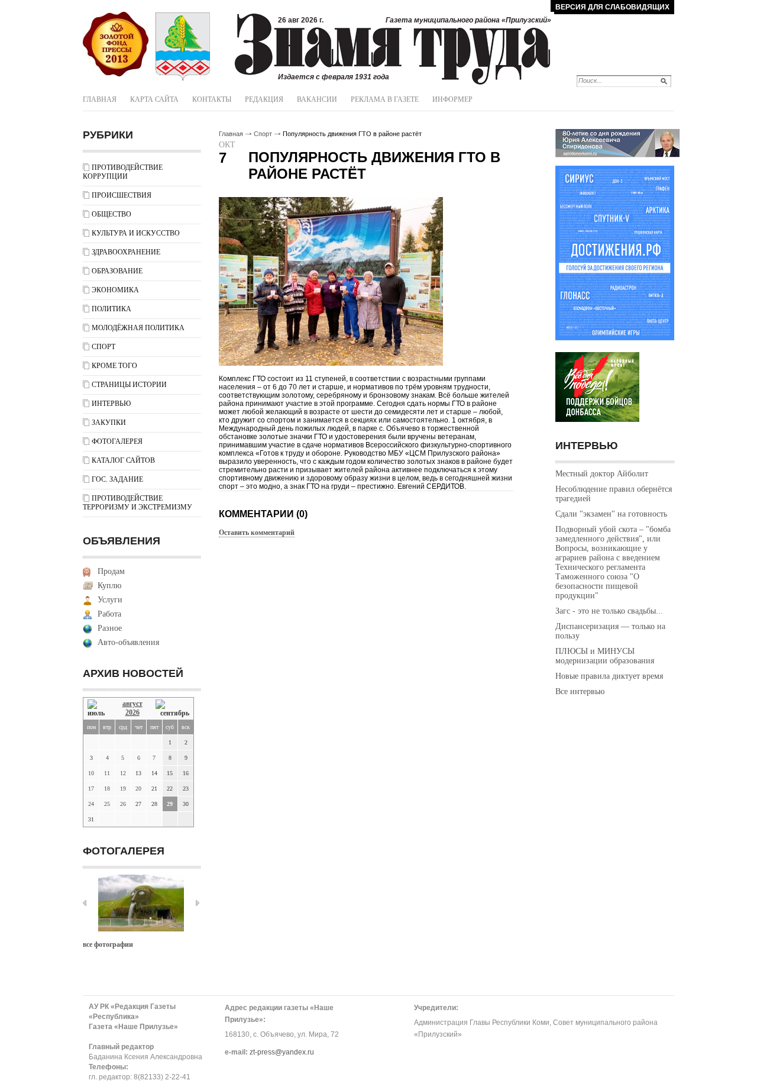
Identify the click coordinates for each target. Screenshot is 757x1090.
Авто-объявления (128, 642)
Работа (109, 614)
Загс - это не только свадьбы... (609, 611)
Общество (111, 214)
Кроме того (114, 366)
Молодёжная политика (138, 328)
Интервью (111, 403)
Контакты (211, 99)
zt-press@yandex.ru (282, 1052)
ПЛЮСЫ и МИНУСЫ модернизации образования (604, 656)
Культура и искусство (136, 233)
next (197, 903)
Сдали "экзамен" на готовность (611, 513)
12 (123, 773)
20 (138, 788)
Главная (100, 99)
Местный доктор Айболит (601, 473)
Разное (110, 628)
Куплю (109, 585)
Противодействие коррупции (123, 171)
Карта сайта (154, 99)
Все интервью (579, 691)
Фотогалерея (117, 441)
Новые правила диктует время (609, 676)
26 (123, 804)
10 (91, 773)
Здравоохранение (126, 252)
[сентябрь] (172, 708)
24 (91, 804)
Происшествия (121, 195)
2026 (132, 712)
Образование (117, 271)
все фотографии (108, 944)
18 (107, 788)
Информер (452, 99)
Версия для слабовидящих (612, 7)
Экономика (115, 290)
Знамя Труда (115, 44)
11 (107, 773)
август (132, 703)
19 (123, 788)
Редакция (264, 99)
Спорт (103, 347)
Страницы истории (129, 384)
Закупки (109, 422)
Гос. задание (117, 479)
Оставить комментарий (257, 532)
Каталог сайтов (123, 460)
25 (107, 804)
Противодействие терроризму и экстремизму (137, 502)
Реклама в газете (385, 99)
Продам (111, 571)
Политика (111, 309)
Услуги (110, 599)
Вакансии (317, 99)
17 (91, 788)
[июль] (98, 708)
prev (84, 903)
